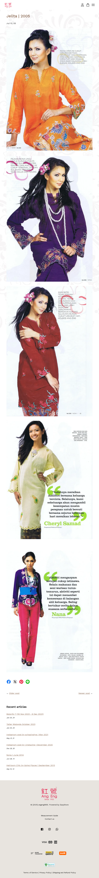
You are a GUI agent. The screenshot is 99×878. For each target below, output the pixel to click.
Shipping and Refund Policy (64, 873)
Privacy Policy (45, 873)
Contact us (49, 819)
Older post (14, 693)
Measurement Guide (49, 816)
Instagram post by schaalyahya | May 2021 (27, 734)
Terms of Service (30, 873)
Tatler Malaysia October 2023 (20, 724)
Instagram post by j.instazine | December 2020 (29, 745)
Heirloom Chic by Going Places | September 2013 (30, 765)
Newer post (84, 693)
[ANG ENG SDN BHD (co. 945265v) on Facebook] (42, 830)
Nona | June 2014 (15, 755)
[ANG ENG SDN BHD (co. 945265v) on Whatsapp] (57, 830)
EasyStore (64, 805)
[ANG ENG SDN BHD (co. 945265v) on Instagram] (49, 830)
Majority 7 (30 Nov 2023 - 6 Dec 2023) (25, 714)
